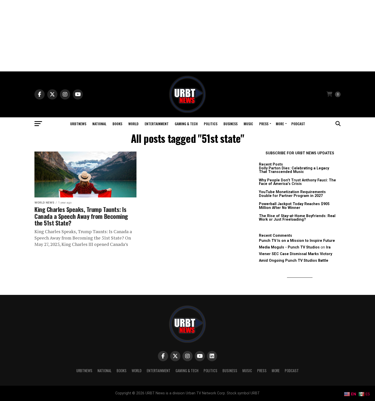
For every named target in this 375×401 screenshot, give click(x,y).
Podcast (298, 123)
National (99, 123)
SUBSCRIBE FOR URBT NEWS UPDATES (300, 153)
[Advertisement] (187, 35)
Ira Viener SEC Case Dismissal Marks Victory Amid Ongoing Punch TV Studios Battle (295, 254)
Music (248, 123)
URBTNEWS (78, 123)
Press (263, 123)
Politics (210, 123)
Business (230, 123)
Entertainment (157, 123)
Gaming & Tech (186, 123)
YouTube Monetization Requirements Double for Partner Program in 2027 (292, 194)
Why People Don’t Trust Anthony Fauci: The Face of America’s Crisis (297, 182)
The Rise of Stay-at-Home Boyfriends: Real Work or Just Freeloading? (297, 218)
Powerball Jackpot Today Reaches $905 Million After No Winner (294, 206)
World (133, 123)
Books (117, 123)
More (280, 123)
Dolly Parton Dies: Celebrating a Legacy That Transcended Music (294, 170)
